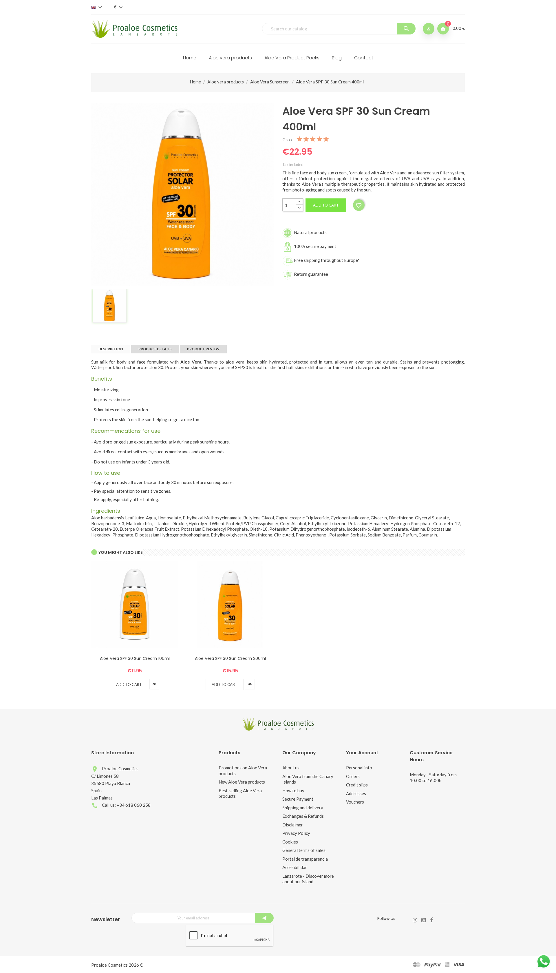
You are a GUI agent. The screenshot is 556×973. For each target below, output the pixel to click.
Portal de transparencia (305, 858)
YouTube (423, 920)
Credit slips (357, 784)
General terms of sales (303, 850)
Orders (353, 776)
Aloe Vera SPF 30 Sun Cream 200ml (230, 658)
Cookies (290, 841)
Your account (362, 752)
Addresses (356, 793)
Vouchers (355, 801)
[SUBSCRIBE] (264, 918)
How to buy (293, 790)
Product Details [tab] (154, 349)
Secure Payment (297, 799)
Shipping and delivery (302, 807)
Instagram (415, 920)
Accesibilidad (295, 867)
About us (290, 767)
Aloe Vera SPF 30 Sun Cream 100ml (135, 658)
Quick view (154, 684)
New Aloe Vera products (242, 781)
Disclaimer (292, 824)
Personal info (359, 767)
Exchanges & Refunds (303, 816)
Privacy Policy (296, 833)
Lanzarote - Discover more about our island (308, 878)
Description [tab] (110, 349)
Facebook (431, 920)
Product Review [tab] (203, 349)
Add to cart (326, 205)
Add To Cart (129, 684)
